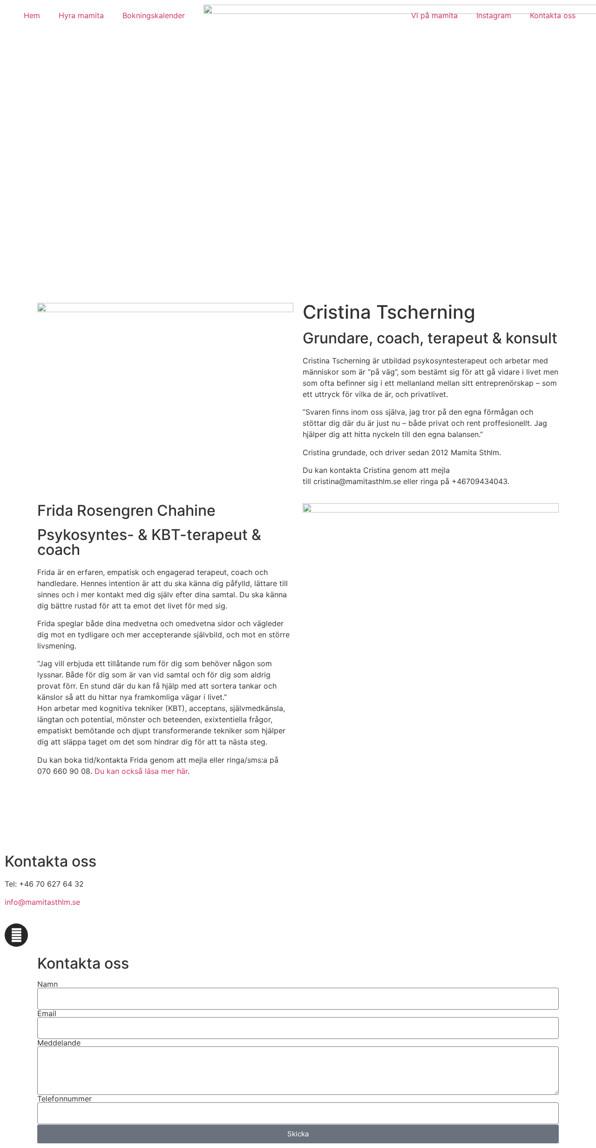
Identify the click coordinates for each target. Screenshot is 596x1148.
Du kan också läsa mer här (141, 771)
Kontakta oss (553, 15)
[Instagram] (16, 935)
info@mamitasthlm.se (42, 902)
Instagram (493, 15)
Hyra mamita (81, 15)
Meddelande (59, 1042)
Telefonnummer (64, 1098)
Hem (32, 15)
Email (46, 1013)
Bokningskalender (153, 15)
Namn (47, 984)
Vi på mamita (434, 15)
